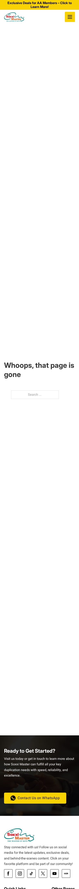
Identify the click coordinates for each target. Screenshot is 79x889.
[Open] (70, 17)
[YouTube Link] (54, 873)
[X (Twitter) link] (43, 873)
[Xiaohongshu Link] (66, 873)
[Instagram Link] (20, 873)
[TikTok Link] (31, 873)
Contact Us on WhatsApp (39, 798)
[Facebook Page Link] (8, 873)
